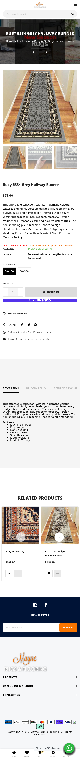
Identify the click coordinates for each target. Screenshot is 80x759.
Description (11, 388)
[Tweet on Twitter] (29, 324)
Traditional (34, 258)
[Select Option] (9, 573)
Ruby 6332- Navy (14, 551)
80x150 (9, 271)
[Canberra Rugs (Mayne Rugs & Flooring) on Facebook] (46, 605)
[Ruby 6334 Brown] (36, 52)
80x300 (24, 271)
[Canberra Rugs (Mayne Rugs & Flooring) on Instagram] (35, 605)
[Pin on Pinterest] (35, 324)
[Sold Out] (48, 573)
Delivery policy (36, 388)
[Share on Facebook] (22, 324)
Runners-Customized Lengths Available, (50, 254)
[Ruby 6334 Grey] (45, 52)
